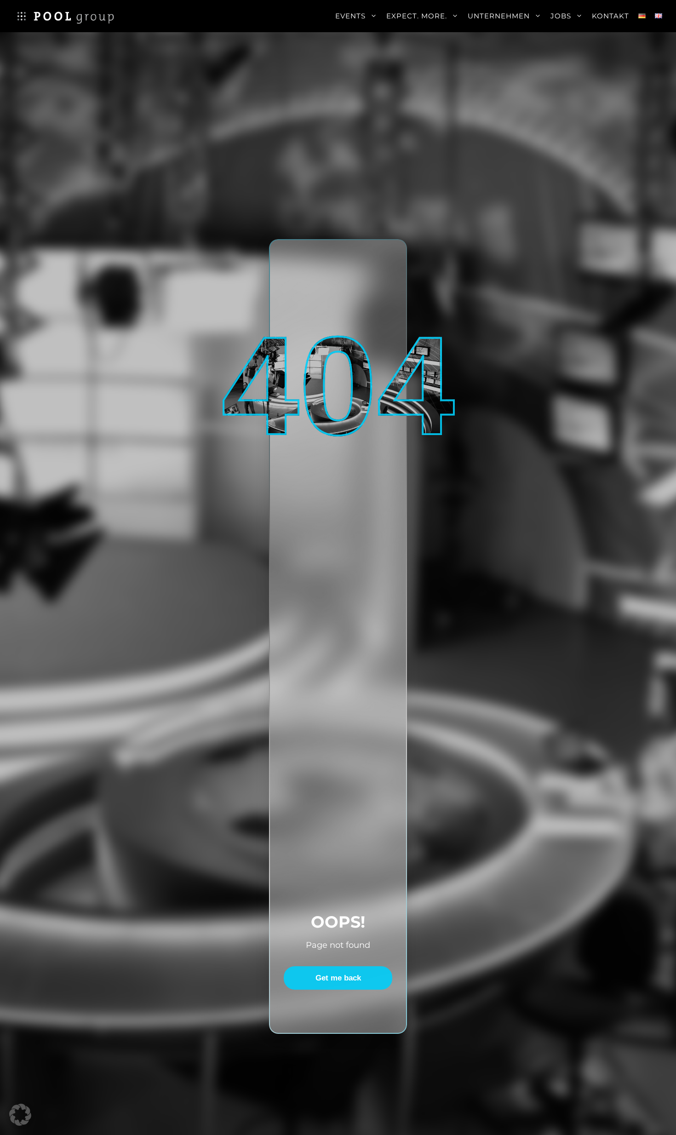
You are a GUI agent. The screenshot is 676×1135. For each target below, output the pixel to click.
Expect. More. (416, 15)
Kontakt (610, 15)
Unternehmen (499, 15)
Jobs (560, 15)
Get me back (338, 978)
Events (350, 15)
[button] (20, 1115)
